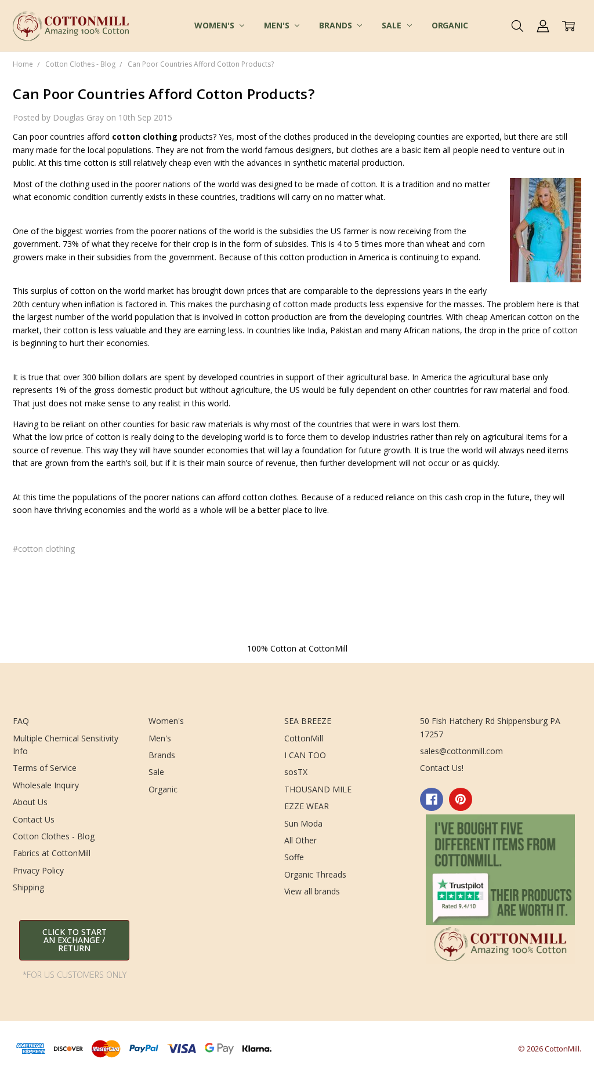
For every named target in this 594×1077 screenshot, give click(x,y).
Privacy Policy (38, 870)
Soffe (294, 857)
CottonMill (303, 738)
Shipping (28, 887)
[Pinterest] (460, 799)
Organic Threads (315, 874)
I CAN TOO (305, 755)
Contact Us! (441, 767)
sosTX (295, 771)
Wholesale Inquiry (46, 785)
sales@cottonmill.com (461, 750)
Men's (277, 25)
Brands (336, 25)
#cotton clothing (44, 548)
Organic (450, 25)
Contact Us (34, 819)
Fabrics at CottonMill (51, 852)
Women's (215, 25)
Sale (392, 25)
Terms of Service (45, 767)
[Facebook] (431, 799)
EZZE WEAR (306, 806)
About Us (30, 801)
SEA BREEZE (307, 720)
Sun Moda (303, 823)
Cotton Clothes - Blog (54, 836)
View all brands (312, 891)
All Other (300, 840)
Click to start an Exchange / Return (74, 940)
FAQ (21, 720)
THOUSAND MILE (318, 789)
